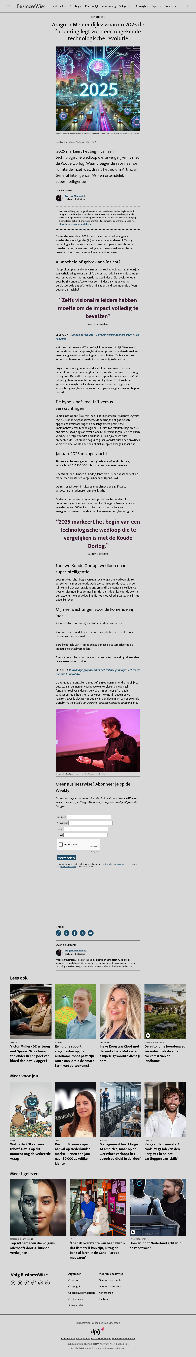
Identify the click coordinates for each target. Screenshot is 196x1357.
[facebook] (27, 1283)
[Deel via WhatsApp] (66, 933)
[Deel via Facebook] (74, 933)
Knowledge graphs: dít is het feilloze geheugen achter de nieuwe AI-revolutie (98, 672)
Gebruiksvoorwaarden (123, 1338)
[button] (101, 1338)
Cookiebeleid (68, 1338)
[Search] (187, 6)
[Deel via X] (83, 933)
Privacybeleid (83, 1338)
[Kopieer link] (58, 933)
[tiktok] (40, 1283)
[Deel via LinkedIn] (91, 933)
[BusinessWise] (31, 6)
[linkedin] (13, 1283)
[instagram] (33, 1283)
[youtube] (20, 1283)
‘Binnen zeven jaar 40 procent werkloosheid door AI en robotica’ (97, 336)
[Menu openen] (9, 6)
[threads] (47, 1283)
